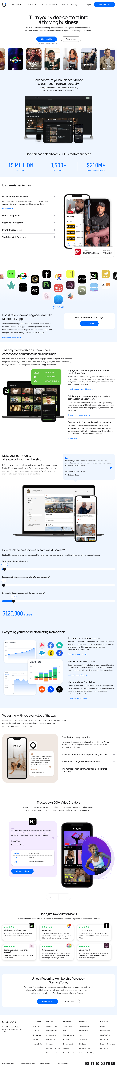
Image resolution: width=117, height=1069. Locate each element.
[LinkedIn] (113, 1063)
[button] (64, 896)
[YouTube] (103, 1063)
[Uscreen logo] (9, 1022)
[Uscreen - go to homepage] (4, 4)
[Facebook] (92, 1063)
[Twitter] (87, 1063)
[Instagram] (97, 1063)
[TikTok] (108, 1063)
